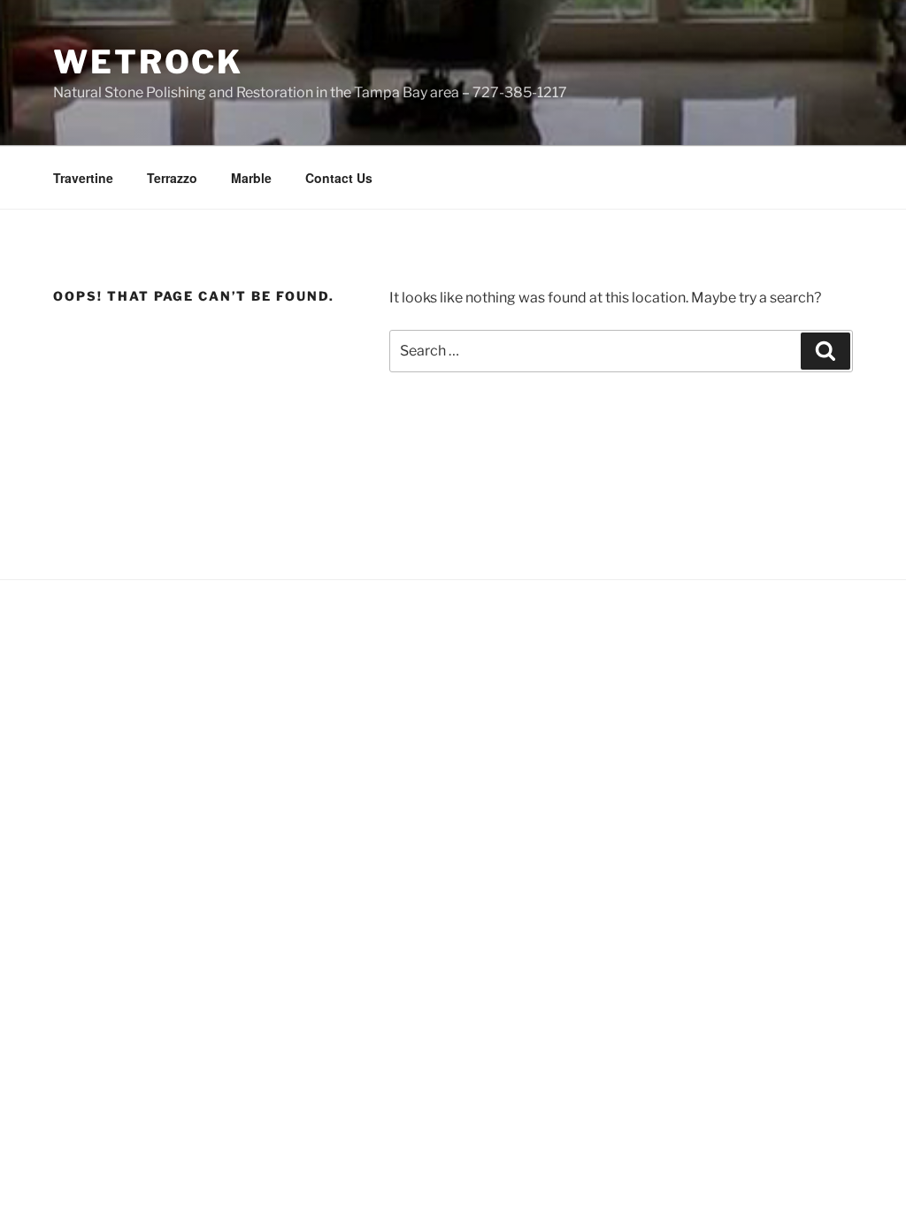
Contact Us (338, 178)
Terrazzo (172, 178)
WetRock (148, 61)
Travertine (83, 178)
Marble (251, 178)
